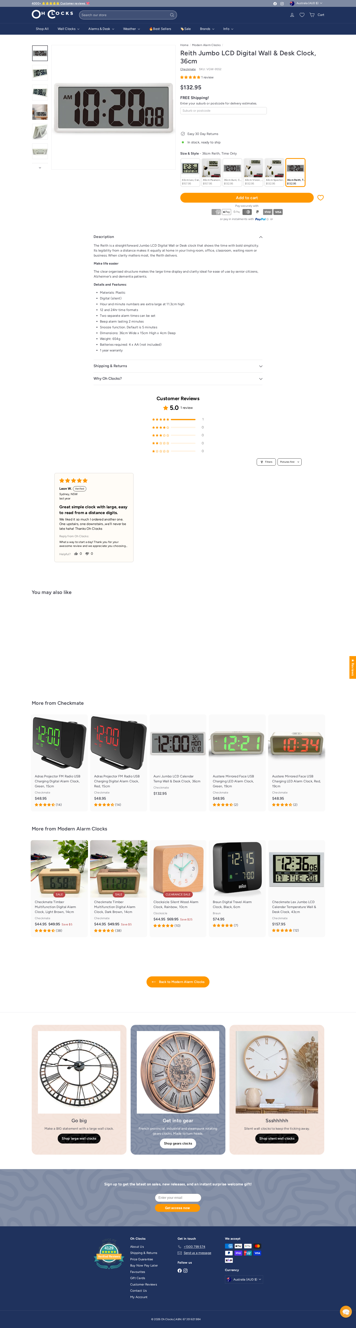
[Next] (40, 166)
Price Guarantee (141, 1259)
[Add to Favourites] (320, 198)
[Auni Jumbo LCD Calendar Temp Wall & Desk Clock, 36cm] (178, 758)
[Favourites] (302, 15)
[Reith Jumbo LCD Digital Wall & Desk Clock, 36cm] (54, 645)
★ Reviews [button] (353, 667)
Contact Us (138, 1291)
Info (226, 29)
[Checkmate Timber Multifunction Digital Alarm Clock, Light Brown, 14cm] (59, 888)
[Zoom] (114, 107)
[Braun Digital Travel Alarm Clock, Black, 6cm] (237, 886)
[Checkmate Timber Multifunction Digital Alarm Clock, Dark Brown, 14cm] (118, 888)
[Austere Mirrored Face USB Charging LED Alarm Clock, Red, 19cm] (296, 762)
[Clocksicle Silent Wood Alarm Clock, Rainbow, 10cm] (178, 886)
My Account (139, 1297)
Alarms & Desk (99, 29)
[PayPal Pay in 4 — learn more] (262, 219)
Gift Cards (137, 1278)
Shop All (42, 29)
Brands (205, 29)
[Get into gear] (178, 1072)
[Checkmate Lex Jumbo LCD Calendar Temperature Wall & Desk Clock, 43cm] (296, 888)
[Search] (172, 15)
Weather (130, 29)
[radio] (190, 172)
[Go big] (79, 1072)
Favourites (137, 1272)
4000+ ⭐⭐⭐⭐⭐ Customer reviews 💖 (61, 3)
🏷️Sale (185, 29)
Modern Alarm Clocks (206, 45)
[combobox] (128, 15)
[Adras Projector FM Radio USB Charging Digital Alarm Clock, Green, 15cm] (59, 762)
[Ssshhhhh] (277, 1072)
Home (184, 45)
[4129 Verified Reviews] (109, 1270)
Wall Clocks (67, 29)
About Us (137, 1247)
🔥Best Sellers (160, 29)
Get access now (177, 1207)
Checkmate (70, 703)
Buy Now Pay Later (144, 1265)
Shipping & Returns (143, 1253)
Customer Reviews (143, 1284)
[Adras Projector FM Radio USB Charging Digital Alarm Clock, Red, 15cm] (118, 762)
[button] (190, 77)
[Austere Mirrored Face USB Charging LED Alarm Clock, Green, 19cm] (237, 762)
